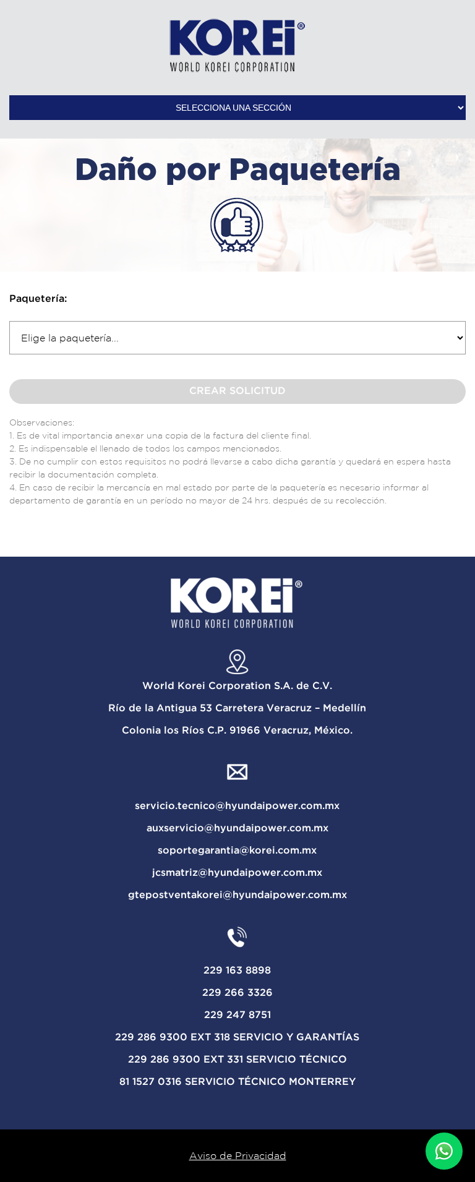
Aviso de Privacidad (237, 1155)
